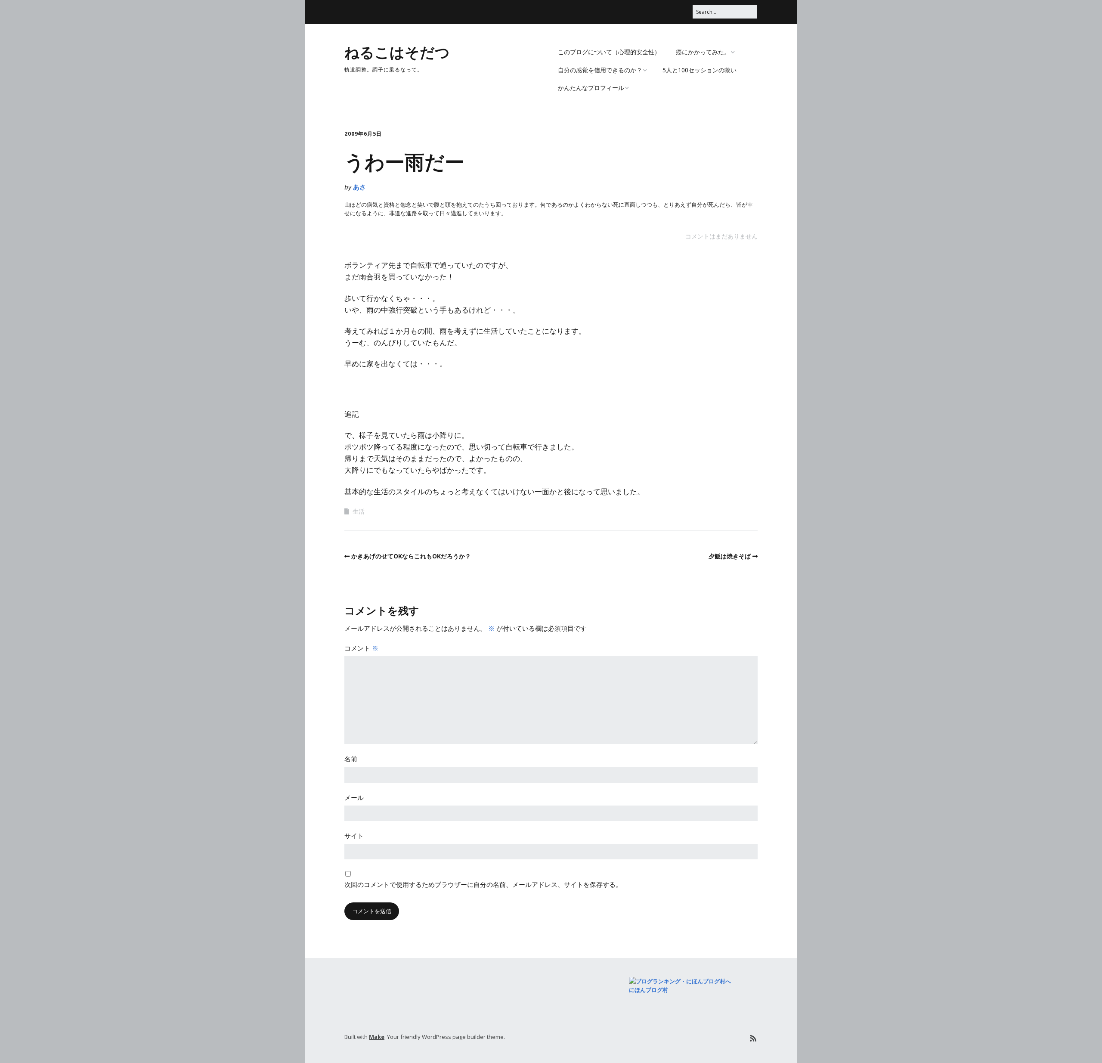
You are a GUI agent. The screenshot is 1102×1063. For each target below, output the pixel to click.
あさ (359, 187)
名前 (350, 758)
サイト (354, 835)
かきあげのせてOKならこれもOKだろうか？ (411, 556)
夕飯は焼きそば (730, 556)
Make (376, 1037)
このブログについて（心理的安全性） (609, 52)
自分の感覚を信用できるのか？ (600, 70)
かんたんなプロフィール (591, 88)
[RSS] (753, 1038)
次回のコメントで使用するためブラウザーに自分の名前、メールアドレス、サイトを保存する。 (483, 884)
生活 (359, 511)
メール (354, 797)
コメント (361, 648)
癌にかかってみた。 (703, 52)
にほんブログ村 (648, 990)
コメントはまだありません (721, 236)
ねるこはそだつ (397, 51)
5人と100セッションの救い (699, 70)
